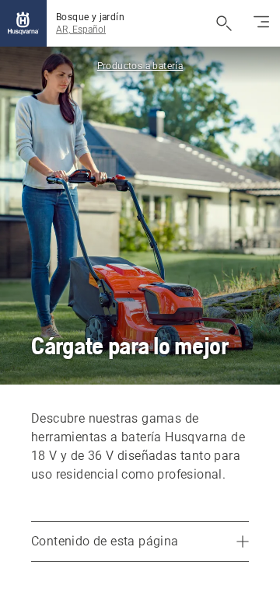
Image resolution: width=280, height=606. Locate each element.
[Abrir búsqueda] (224, 23)
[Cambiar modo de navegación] (261, 23)
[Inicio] (23, 23)
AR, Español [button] (81, 29)
